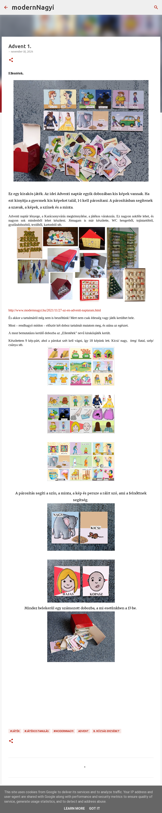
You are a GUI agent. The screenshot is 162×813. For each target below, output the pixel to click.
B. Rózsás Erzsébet (106, 731)
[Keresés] (60, 7)
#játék (15, 731)
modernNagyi (33, 7)
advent (83, 731)
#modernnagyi (63, 731)
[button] (11, 60)
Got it (94, 808)
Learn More (74, 808)
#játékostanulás (36, 731)
